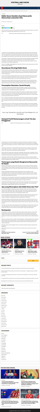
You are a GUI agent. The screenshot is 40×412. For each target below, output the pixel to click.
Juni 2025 (3, 310)
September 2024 (4, 324)
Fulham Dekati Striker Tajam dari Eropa (19, 252)
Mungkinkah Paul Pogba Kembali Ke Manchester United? (8, 232)
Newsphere (23, 410)
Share (14, 27)
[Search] (38, 8)
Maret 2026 (3, 295)
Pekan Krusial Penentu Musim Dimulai (6, 252)
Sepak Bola (4, 226)
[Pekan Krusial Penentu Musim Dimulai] (7, 243)
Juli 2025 (2, 308)
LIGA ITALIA (3, 341)
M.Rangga (8, 385)
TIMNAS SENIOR (4, 354)
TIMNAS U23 (3, 357)
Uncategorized (3, 359)
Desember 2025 (4, 300)
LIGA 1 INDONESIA (4, 335)
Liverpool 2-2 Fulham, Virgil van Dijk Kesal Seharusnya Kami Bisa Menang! (30, 232)
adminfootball (9, 406)
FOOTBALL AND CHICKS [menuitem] (10, 64)
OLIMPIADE (3, 348)
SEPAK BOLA (7, 249)
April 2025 (3, 313)
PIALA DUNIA (3, 349)
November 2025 (4, 302)
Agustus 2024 (3, 326)
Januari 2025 (3, 318)
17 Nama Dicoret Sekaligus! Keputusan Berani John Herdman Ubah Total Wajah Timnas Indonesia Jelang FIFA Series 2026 (10, 403)
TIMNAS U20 (3, 356)
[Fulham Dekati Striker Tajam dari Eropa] (20, 243)
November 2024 (4, 321)
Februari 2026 (3, 297)
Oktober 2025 (3, 303)
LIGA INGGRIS (3, 249)
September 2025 (4, 305)
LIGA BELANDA (3, 336)
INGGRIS (2, 333)
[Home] (2, 8)
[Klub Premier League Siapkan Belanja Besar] (33, 243)
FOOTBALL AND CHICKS (20, 2)
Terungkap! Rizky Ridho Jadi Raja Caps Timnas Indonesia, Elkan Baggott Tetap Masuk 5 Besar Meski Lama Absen (19, 278)
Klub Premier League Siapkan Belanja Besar (32, 252)
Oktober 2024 (3, 323)
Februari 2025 (3, 316)
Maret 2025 (3, 315)
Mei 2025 (2, 311)
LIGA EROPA (3, 338)
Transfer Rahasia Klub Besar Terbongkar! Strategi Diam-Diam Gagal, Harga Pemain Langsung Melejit (17, 268)
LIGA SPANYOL (3, 346)
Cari (2, 258)
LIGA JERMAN (3, 343)
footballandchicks (9, 21)
